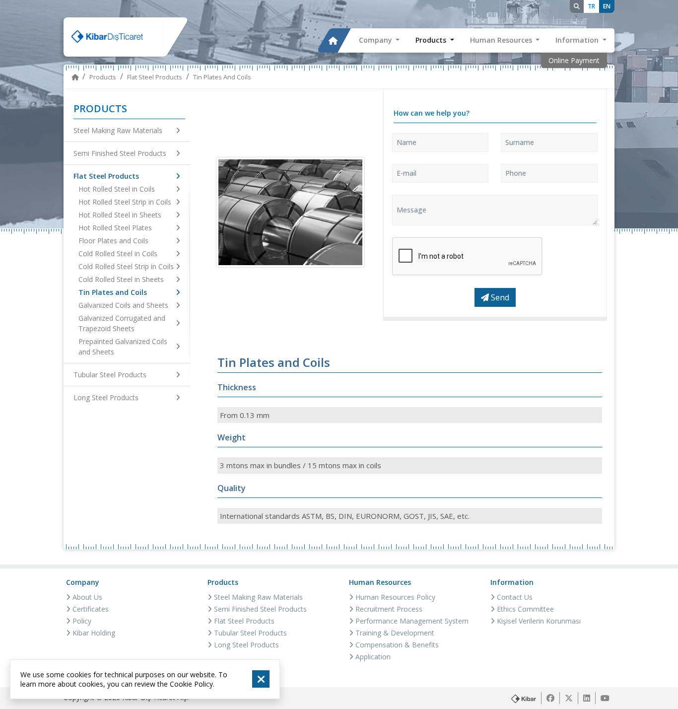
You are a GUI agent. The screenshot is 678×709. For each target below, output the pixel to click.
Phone (515, 173)
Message (411, 209)
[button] (379, 40)
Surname (519, 142)
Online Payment (574, 60)
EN (606, 6)
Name (406, 142)
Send (499, 297)
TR (591, 6)
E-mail (406, 173)
